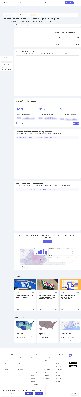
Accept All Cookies (39, 393)
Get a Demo (47, 239)
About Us (58, 357)
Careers (58, 375)
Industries (21, 14)
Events (57, 363)
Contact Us (58, 381)
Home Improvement (47, 369)
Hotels (44, 372)
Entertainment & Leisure (36, 372)
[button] (13, 3)
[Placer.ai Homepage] (6, 3)
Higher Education (34, 384)
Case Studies (20, 366)
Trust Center (59, 369)
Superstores (46, 378)
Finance (32, 375)
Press (57, 372)
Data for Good (59, 366)
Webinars (20, 360)
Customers (58, 360)
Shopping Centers (75, 40)
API (5, 363)
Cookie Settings (8, 393)
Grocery (45, 366)
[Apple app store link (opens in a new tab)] (73, 363)
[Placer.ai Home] (19, 123)
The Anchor (20, 369)
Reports (19, 372)
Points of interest (8, 14)
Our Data (7, 366)
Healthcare (33, 381)
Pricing (51, 2)
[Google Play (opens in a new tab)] (73, 366)
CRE (31, 357)
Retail (32, 360)
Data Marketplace (8, 372)
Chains (15, 14)
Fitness (44, 363)
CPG (31, 369)
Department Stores (47, 357)
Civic (32, 366)
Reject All (29, 393)
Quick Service (46, 360)
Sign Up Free (69, 3)
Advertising (33, 378)
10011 (77, 44)
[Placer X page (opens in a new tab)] (68, 393)
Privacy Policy (39, 390)
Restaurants (33, 363)
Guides (19, 363)
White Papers (20, 357)
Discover (19, 375)
